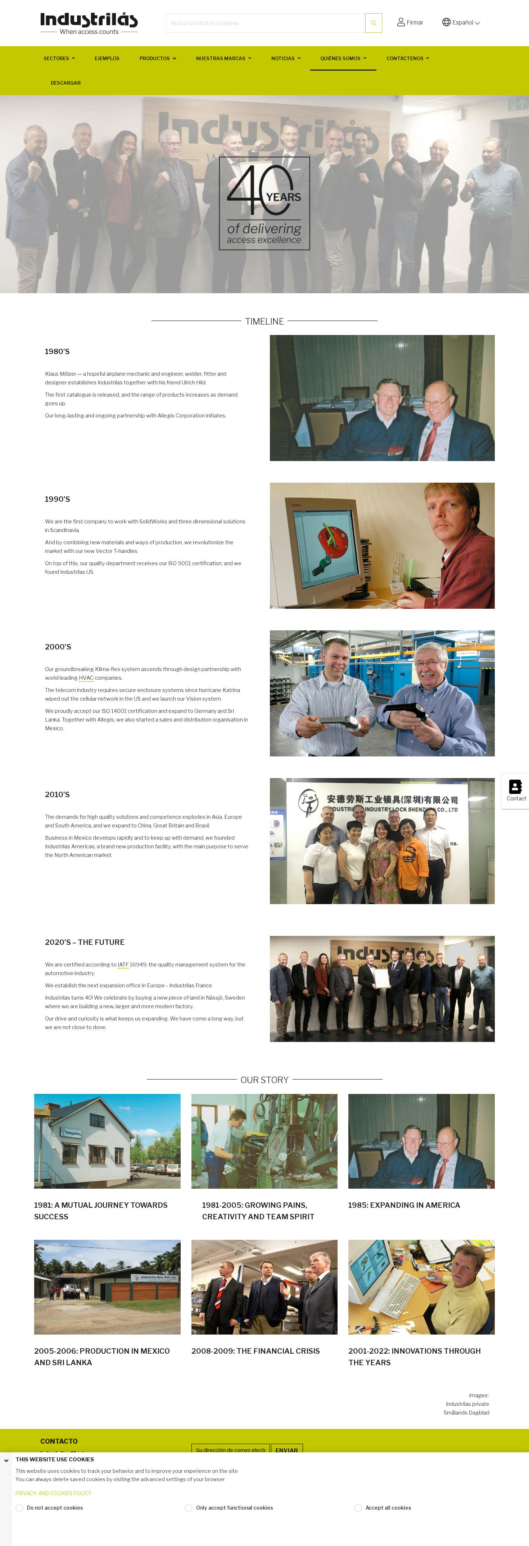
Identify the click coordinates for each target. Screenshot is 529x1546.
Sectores (56, 58)
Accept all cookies (388, 1508)
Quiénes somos (340, 58)
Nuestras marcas (220, 58)
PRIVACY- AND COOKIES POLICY (53, 1493)
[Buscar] (373, 23)
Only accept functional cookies (234, 1508)
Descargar (66, 83)
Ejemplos (107, 58)
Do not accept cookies (55, 1508)
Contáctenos (405, 58)
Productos (155, 58)
